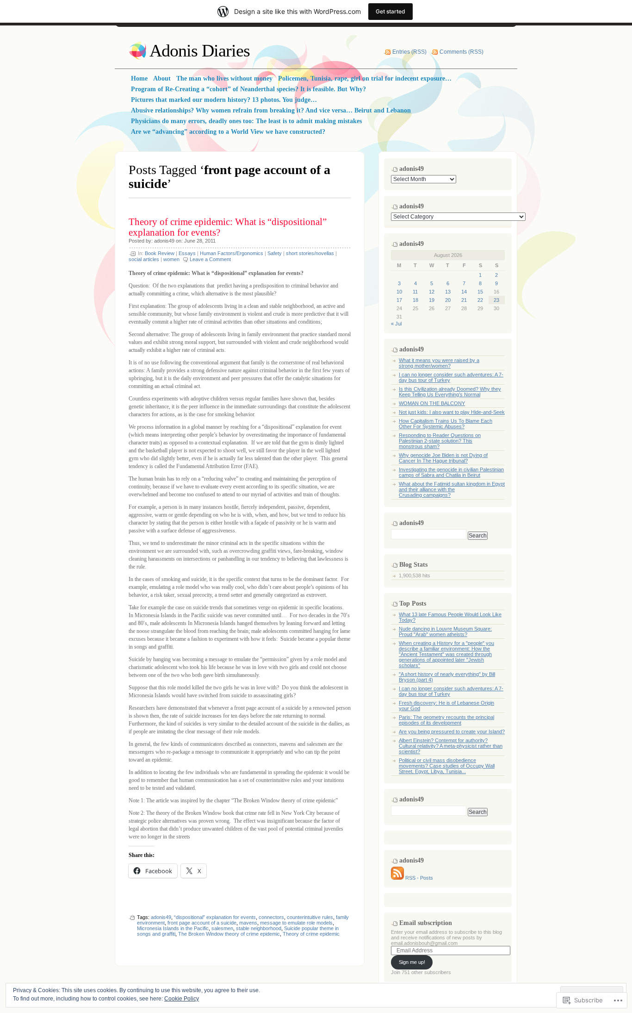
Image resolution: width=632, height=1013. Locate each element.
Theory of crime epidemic (311, 934)
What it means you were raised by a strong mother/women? (439, 363)
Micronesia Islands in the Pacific (173, 928)
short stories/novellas (310, 253)
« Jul (396, 323)
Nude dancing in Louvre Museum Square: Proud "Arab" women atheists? (445, 631)
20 (448, 300)
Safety (274, 253)
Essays (187, 253)
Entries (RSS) (409, 52)
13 (448, 291)
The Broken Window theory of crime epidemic (229, 934)
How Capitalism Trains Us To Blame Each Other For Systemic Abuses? (445, 423)
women (171, 259)
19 (431, 300)
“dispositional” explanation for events (215, 917)
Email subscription (425, 922)
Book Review (159, 253)
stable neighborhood (258, 928)
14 (464, 291)
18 (415, 300)
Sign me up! (412, 962)
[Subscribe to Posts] (397, 878)
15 (480, 291)
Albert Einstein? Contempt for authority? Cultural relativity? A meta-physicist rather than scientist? (450, 746)
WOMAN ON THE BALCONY (432, 403)
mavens (248, 922)
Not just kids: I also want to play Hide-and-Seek (452, 412)
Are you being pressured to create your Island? (452, 731)
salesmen (222, 928)
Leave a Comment (210, 259)
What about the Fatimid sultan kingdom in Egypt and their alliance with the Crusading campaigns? (452, 489)
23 (496, 300)
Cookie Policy (181, 998)
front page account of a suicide (201, 922)
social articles (144, 259)
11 (415, 291)
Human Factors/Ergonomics (231, 253)
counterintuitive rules (310, 917)
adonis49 (164, 241)
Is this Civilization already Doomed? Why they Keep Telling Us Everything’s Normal (450, 391)
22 (480, 300)
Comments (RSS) (461, 52)
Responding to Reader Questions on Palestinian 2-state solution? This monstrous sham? (440, 440)
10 (399, 291)
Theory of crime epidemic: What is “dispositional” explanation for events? (228, 227)
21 (464, 300)
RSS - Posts (419, 878)
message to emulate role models (296, 922)
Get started (390, 11)
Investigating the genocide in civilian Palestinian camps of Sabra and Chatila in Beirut (451, 472)
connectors (271, 917)
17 (399, 300)
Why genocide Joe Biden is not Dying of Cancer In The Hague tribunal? (443, 457)
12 (431, 291)
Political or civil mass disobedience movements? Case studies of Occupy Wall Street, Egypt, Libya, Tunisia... (447, 765)
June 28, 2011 (200, 241)
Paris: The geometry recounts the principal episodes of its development (446, 719)
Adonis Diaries (199, 50)
